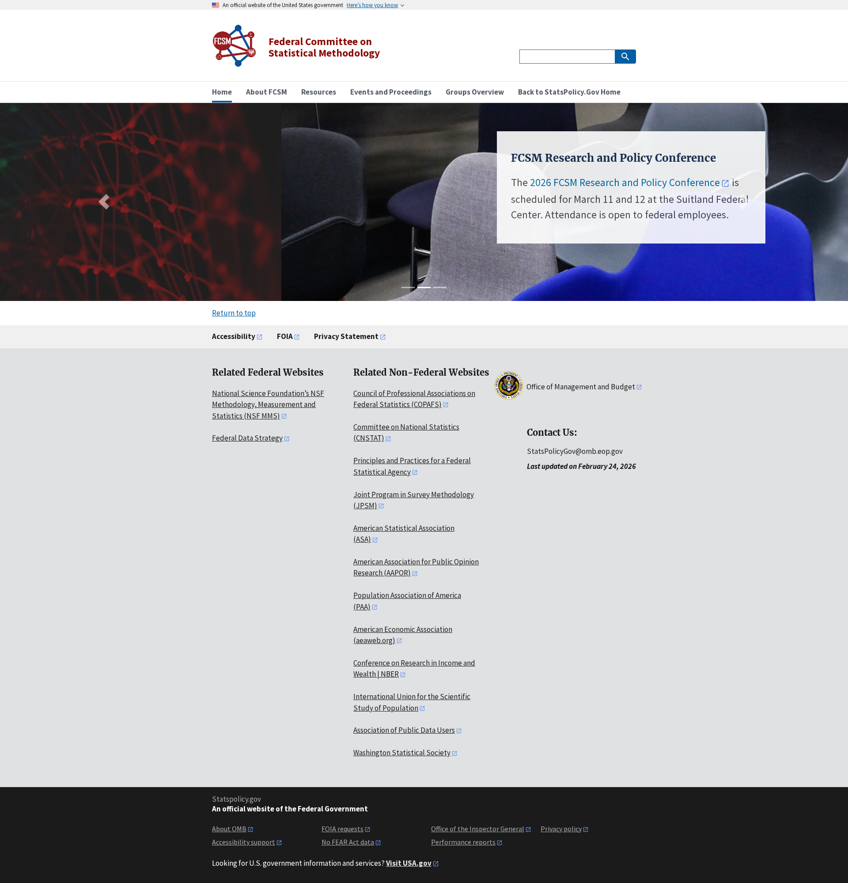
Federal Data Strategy (247, 438)
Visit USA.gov (409, 863)
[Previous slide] (106, 201)
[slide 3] (440, 287)
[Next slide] (742, 201)
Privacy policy (561, 828)
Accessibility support (243, 841)
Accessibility (233, 336)
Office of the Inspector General (477, 828)
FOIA (285, 336)
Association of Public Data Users (404, 730)
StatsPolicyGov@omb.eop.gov (575, 451)
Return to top (234, 313)
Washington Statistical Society (401, 752)
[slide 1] (408, 287)
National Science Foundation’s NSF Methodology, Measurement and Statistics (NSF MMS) (268, 404)
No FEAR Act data (348, 841)
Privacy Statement (346, 336)
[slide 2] (424, 287)
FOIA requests (342, 828)
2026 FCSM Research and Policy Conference (344, 182)
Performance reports (463, 841)
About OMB (229, 828)
